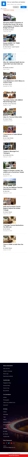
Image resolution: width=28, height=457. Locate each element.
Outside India (6, 436)
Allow (23, 7)
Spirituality (5, 414)
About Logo (5, 373)
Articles (5, 397)
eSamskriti (5, 405)
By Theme (5, 433)
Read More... (15, 36)
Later (16, 7)
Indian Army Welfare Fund (9, 402)
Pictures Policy (6, 385)
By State (5, 431)
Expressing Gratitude (8, 376)
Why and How (6, 368)
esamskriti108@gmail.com (9, 447)
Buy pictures (6, 390)
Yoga (4, 417)
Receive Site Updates (14, 455)
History (4, 419)
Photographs (6, 399)
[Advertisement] (14, 307)
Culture (5, 411)
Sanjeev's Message (7, 371)
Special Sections (7, 424)
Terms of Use (6, 388)
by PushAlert (4, 8)
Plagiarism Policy (7, 382)
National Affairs (6, 422)
